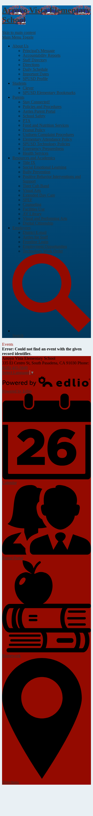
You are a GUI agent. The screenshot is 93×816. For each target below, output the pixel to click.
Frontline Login (35, 242)
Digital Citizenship (38, 223)
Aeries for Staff (35, 237)
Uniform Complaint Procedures (48, 134)
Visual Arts (32, 190)
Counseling (32, 204)
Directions (31, 64)
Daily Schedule (35, 69)
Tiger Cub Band (36, 186)
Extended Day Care (39, 195)
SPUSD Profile (35, 78)
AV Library (32, 214)
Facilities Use (34, 209)
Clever (28, 88)
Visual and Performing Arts (45, 218)
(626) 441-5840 (15, 367)
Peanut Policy (34, 130)
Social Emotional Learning (44, 167)
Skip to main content (19, 32)
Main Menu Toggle (18, 37)
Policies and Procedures (42, 106)
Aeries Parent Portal (39, 111)
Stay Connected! (36, 102)
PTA (26, 120)
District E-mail (35, 232)
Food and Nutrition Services (46, 125)
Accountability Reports (41, 55)
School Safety (34, 116)
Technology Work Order (43, 251)
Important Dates (36, 74)
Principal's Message (39, 50)
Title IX (29, 162)
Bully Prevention (36, 172)
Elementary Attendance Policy (47, 139)
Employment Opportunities (45, 246)
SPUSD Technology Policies (46, 144)
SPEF (27, 200)
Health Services (35, 153)
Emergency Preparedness (43, 148)
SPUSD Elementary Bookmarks (49, 92)
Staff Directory (35, 60)
